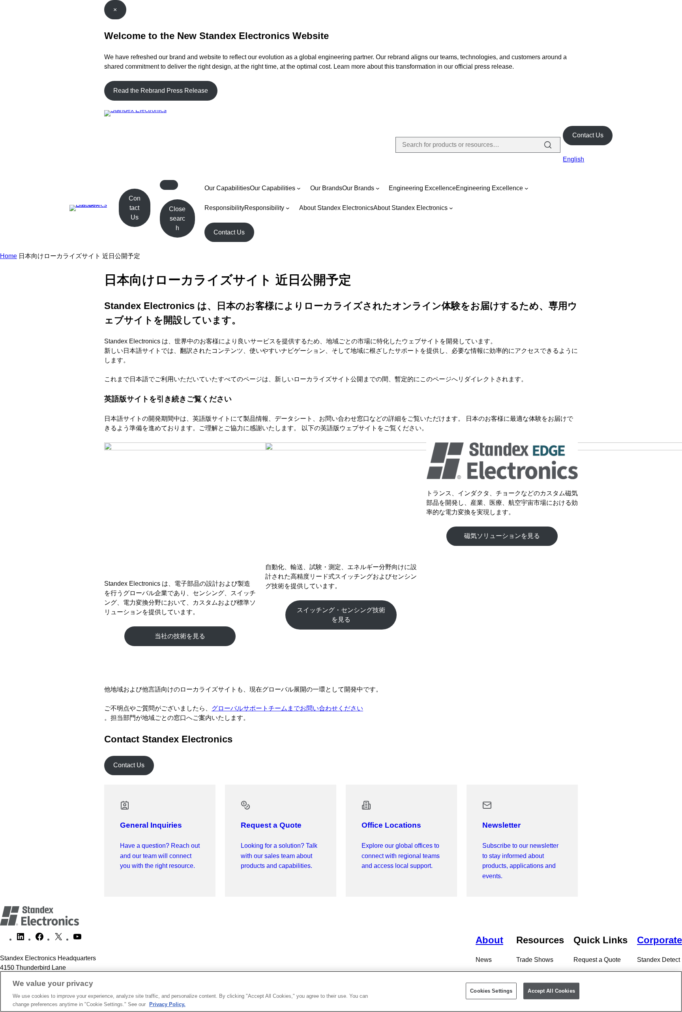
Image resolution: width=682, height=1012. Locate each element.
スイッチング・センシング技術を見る (341, 615)
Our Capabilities (227, 188)
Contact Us (587, 135)
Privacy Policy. (167, 1004)
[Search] (548, 145)
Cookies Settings (491, 991)
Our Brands (326, 188)
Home (8, 256)
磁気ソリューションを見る (502, 535)
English (573, 159)
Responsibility (224, 207)
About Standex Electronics (336, 207)
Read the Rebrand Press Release (160, 90)
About (489, 940)
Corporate (659, 940)
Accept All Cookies (551, 991)
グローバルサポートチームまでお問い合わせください (287, 708)
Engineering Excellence (422, 188)
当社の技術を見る (180, 636)
